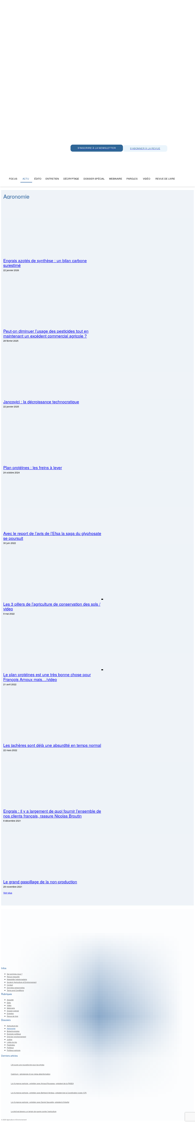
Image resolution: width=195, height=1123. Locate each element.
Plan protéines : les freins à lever (32, 467)
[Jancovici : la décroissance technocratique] (53, 372)
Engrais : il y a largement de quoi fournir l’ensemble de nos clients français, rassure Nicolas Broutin (52, 813)
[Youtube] (93, 155)
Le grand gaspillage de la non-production (40, 881)
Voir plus (7, 892)
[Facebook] (99, 155)
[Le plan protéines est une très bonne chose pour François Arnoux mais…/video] (53, 645)
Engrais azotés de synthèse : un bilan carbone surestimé (45, 263)
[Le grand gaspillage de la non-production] (53, 852)
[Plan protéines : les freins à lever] (53, 438)
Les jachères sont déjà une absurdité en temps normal (52, 745)
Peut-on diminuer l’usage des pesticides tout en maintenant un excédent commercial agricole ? (46, 333)
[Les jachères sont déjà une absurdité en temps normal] (53, 716)
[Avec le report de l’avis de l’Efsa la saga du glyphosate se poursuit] (53, 504)
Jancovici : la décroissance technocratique (41, 401)
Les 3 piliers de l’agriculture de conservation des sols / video (51, 606)
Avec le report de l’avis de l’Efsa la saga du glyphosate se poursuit (52, 535)
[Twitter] (80, 155)
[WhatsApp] (73, 155)
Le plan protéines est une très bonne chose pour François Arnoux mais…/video (47, 677)
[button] (180, 178)
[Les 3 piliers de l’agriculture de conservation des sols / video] (53, 575)
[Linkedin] (86, 155)
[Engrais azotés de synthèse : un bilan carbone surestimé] (53, 231)
